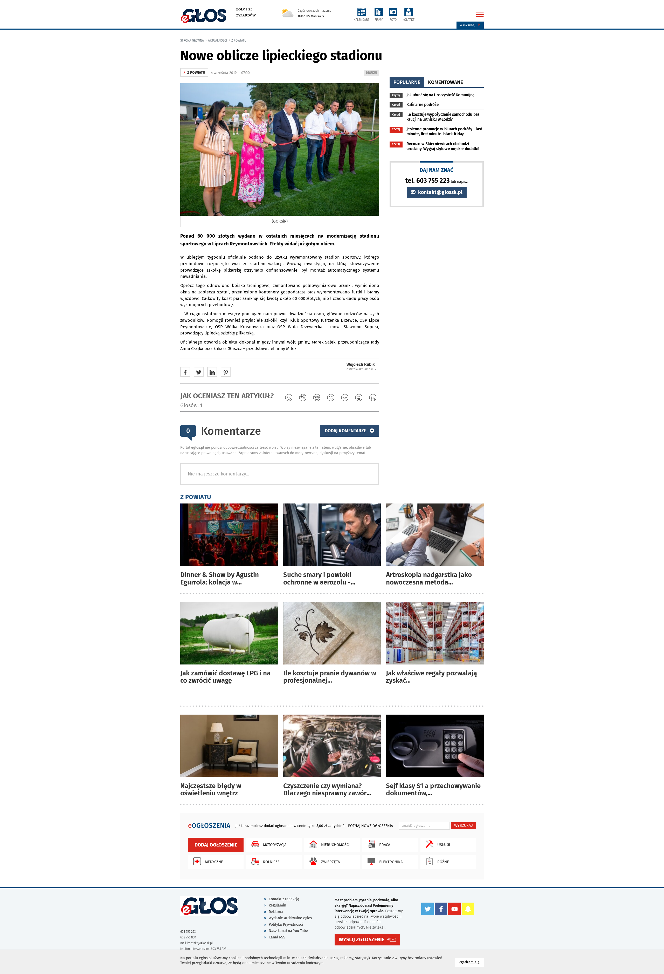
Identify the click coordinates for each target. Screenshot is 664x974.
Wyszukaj (468, 25)
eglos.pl (244, 9)
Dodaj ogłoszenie (216, 845)
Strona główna (192, 40)
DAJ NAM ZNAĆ (436, 170)
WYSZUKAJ (463, 826)
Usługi (443, 844)
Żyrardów (246, 15)
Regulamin (277, 905)
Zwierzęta (330, 861)
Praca (384, 844)
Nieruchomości (335, 844)
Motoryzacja (274, 844)
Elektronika (391, 861)
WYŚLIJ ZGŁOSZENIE (361, 940)
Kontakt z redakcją (284, 899)
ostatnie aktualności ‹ (361, 369)
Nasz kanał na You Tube (288, 931)
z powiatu (238, 40)
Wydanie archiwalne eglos (290, 918)
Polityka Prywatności (286, 924)
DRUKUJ (372, 73)
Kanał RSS (277, 937)
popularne (406, 82)
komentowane (445, 82)
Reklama (276, 912)
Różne (443, 861)
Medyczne (214, 861)
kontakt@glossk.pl (439, 192)
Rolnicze (271, 861)
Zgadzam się (471, 962)
